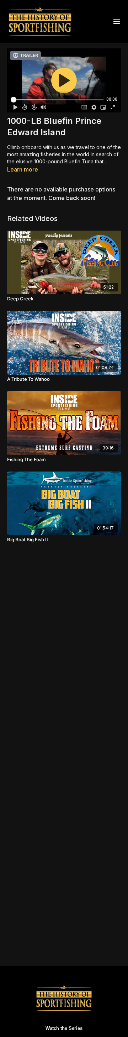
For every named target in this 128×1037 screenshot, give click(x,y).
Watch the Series (64, 1028)
